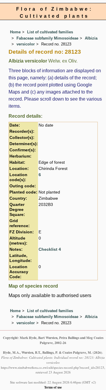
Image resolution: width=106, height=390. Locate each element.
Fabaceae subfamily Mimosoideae (47, 38)
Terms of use (53, 387)
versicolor (25, 44)
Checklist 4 (50, 249)
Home (15, 32)
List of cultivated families (50, 32)
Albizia (91, 38)
